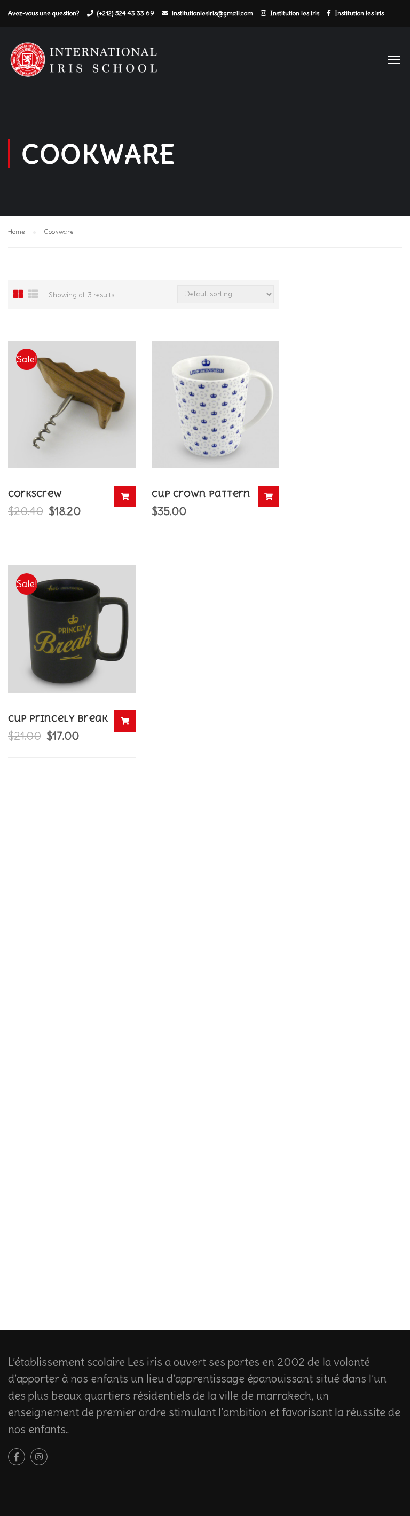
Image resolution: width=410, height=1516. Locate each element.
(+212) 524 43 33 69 (125, 13)
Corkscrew (35, 493)
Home (16, 231)
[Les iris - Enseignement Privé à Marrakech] (88, 64)
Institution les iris (294, 13)
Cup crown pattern (201, 493)
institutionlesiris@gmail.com (212, 13)
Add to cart (125, 496)
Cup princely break (58, 718)
